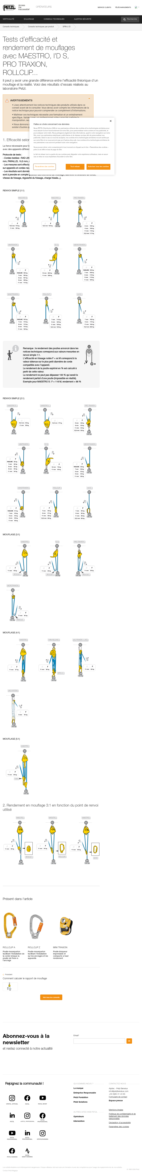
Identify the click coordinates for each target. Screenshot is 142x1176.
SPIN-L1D (66, 27)
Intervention (78, 1121)
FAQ (91, 14)
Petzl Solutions (80, 1102)
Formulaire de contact (118, 1097)
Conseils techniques (54, 19)
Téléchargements (123, 7)
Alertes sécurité (82, 19)
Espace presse (116, 1101)
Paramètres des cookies (44, 166)
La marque (78, 1088)
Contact (92, 18)
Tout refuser (75, 166)
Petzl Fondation (80, 1098)
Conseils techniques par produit (41, 27)
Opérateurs (44, 7)
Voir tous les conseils (51, 997)
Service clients (104, 7)
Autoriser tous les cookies (98, 166)
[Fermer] (111, 121)
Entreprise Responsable (84, 1093)
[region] (72, 146)
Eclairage (29, 19)
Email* (76, 1036)
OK (129, 1041)
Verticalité (8, 19)
